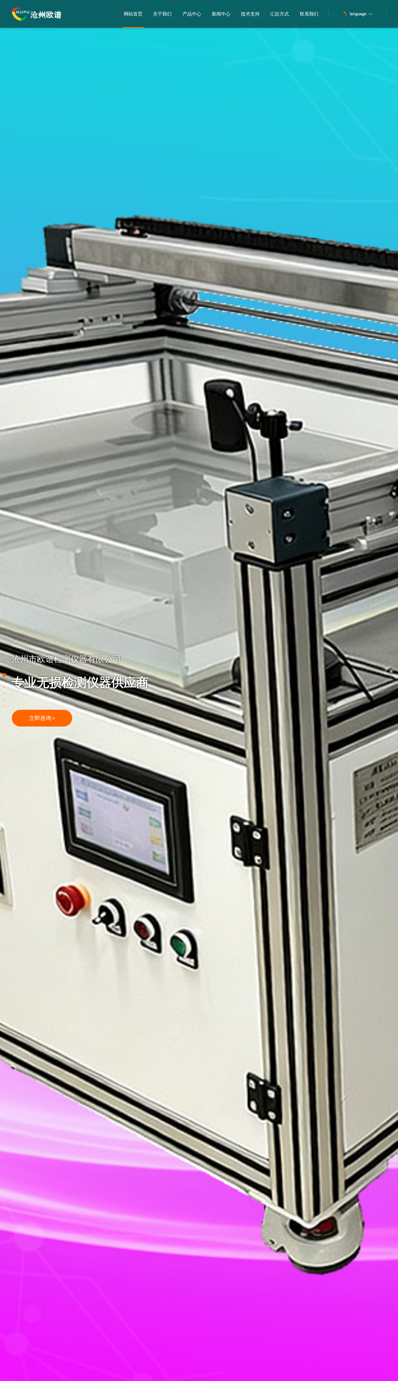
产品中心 (192, 14)
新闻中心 (221, 14)
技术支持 (250, 14)
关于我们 (162, 14)
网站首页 (133, 14)
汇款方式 (279, 14)
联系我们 (309, 14)
